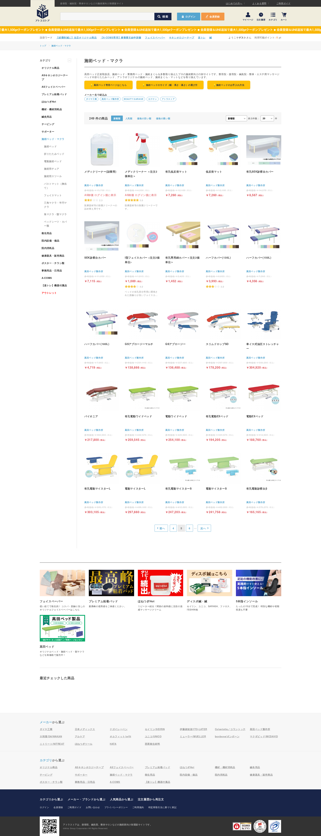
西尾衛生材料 (152, 744)
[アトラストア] (42, 13)
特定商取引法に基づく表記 (162, 807)
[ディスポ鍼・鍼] (209, 592)
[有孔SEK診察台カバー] (263, 164)
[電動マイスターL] (142, 481)
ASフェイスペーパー (54, 86)
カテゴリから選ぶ (51, 799)
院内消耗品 (48, 248)
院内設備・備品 (50, 240)
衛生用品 (47, 233)
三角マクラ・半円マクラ (55, 204)
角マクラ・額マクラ (55, 214)
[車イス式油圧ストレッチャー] (263, 336)
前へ (162, 528)
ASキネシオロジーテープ (55, 77)
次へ (203, 528)
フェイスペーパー (155, 37)
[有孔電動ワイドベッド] (142, 408)
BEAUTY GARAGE (133, 99)
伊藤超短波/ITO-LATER (193, 729)
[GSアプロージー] (182, 336)
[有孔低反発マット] (182, 164)
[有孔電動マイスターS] (182, 481)
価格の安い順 (144, 118)
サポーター (48, 131)
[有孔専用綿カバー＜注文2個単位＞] (182, 250)
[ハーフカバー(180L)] (101, 336)
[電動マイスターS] (223, 481)
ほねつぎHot (49, 101)
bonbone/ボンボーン (227, 736)
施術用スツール (53, 176)
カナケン (152, 99)
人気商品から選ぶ (121, 799)
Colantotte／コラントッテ (230, 729)
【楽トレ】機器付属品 (54, 285)
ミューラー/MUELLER (193, 736)
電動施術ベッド (53, 161)
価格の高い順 (163, 118)
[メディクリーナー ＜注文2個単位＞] (142, 171)
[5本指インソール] (258, 592)
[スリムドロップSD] (223, 336)
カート (284, 19)
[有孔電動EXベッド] (223, 408)
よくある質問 (259, 3)
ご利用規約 (138, 807)
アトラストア (168, 99)
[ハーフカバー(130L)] (223, 253)
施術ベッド (50, 146)
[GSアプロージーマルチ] (142, 336)
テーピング (48, 124)
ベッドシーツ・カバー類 (55, 223)
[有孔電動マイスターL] (101, 481)
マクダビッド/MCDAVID (264, 736)
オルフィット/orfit (120, 736)
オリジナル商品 (50, 67)
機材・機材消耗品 (52, 109)
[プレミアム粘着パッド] (111, 591)
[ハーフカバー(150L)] (263, 250)
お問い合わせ (93, 807)
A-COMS (47, 278)
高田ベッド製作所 (110, 99)
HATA (113, 744)
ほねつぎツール (84, 744)
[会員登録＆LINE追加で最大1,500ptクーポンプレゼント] (160, 30)
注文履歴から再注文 (151, 799)
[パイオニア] (101, 408)
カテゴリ (273, 19)
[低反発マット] (223, 164)
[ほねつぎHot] (160, 592)
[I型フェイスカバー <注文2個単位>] (142, 257)
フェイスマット (53, 195)
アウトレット (49, 292)
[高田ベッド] (62, 637)
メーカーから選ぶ (86, 799)
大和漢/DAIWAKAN (51, 736)
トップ (43, 45)
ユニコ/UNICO (153, 736)
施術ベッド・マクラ (61, 45)
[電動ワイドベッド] (182, 408)
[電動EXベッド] (263, 408)
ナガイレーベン (119, 729)
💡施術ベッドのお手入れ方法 (228, 85)
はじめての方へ (234, 3)
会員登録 (215, 16)
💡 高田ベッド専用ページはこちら (108, 85)
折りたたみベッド (54, 153)
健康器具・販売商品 (53, 255)
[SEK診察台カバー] (101, 250)
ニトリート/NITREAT (52, 744)
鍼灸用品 (47, 116)
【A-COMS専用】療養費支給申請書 (120, 37)
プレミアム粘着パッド (54, 94)
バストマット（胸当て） (55, 185)
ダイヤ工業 (91, 99)
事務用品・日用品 (52, 270)
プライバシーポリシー (116, 807)
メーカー (46, 722)
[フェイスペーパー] (62, 592)
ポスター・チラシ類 (53, 263)
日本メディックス (85, 729)
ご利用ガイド (283, 3)
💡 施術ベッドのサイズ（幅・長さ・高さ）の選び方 (170, 85)
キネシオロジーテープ (181, 37)
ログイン (44, 807)
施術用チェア (51, 168)
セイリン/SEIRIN (155, 729)
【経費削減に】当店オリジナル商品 (76, 37)
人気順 (128, 118)
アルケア (80, 736)
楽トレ (202, 37)
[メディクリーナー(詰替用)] (101, 171)
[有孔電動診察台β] (263, 481)
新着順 (117, 118)
